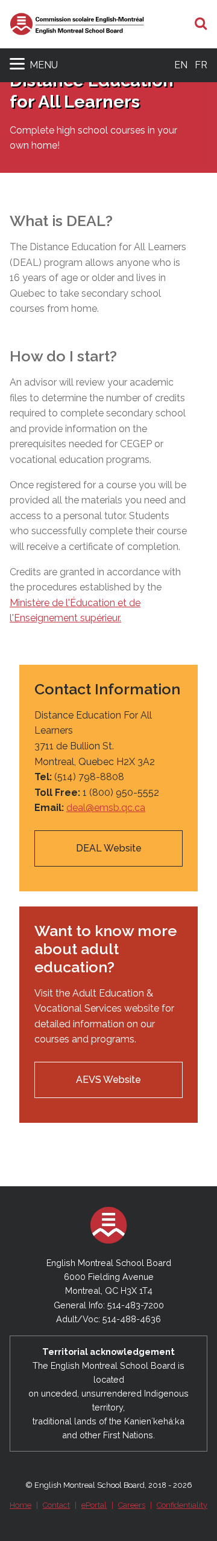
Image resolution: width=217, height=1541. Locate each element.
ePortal (94, 1505)
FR (201, 65)
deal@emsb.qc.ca (105, 807)
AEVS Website (108, 1079)
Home (20, 1505)
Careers (131, 1505)
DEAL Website (109, 848)
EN (180, 65)
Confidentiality (182, 1505)
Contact (56, 1505)
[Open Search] (201, 24)
